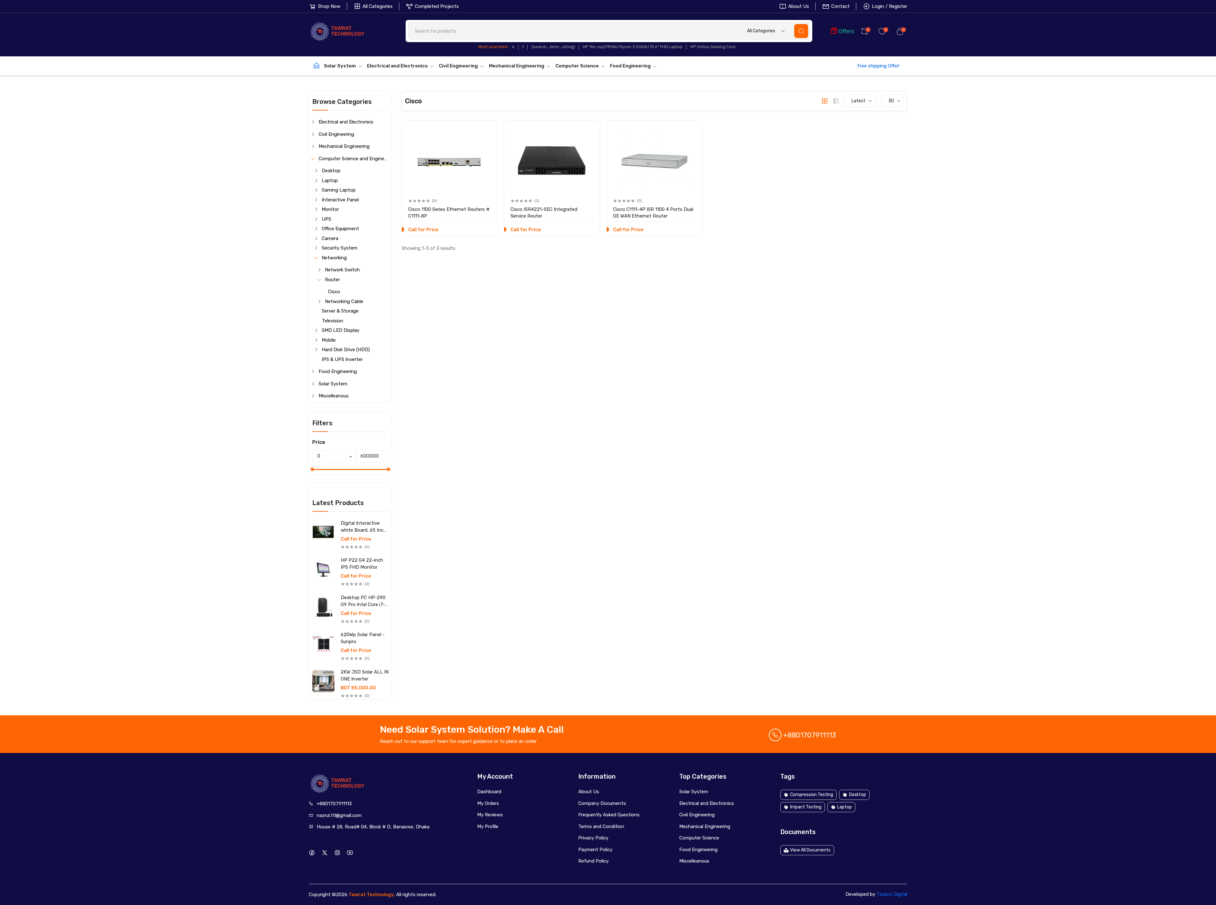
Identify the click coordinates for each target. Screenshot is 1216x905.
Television (332, 321)
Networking (334, 258)
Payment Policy (595, 849)
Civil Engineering (458, 66)
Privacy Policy (593, 838)
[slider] (312, 469)
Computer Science (577, 66)
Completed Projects (437, 6)
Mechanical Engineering (516, 66)
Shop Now (329, 6)
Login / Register (889, 6)
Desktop (331, 171)
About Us (798, 6)
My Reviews (490, 815)
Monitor (330, 209)
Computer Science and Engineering (354, 158)
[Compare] (486, 143)
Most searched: (493, 46)
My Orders (488, 803)
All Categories (378, 6)
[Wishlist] (486, 130)
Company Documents (602, 803)
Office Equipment (340, 228)
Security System (340, 248)
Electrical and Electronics (397, 66)
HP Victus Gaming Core (713, 46)
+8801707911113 (809, 735)
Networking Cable (344, 301)
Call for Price (356, 539)
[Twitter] (324, 852)
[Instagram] (337, 852)
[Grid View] (824, 101)
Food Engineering (630, 66)
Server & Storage (340, 311)
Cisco (334, 291)
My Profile (487, 826)
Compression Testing (811, 794)
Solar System (340, 66)
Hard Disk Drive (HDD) (346, 349)
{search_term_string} (553, 46)
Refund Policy (593, 861)
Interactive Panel (340, 200)
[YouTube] (349, 852)
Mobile (329, 340)
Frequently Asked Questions (609, 815)
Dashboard (489, 791)
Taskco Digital (892, 894)
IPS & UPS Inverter (342, 359)
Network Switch (342, 270)
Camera (330, 238)
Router (332, 279)
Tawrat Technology (371, 894)
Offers (846, 31)
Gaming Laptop (339, 190)
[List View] (836, 101)
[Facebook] (311, 852)
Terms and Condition (601, 826)
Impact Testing (805, 807)
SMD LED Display (340, 330)
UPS (326, 219)
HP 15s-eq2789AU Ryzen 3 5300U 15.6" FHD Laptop (633, 46)
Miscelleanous (334, 396)
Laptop (330, 180)
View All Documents (810, 850)
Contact (840, 6)
